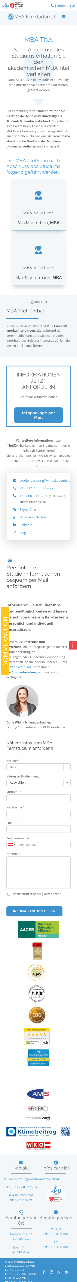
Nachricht (13, 854)
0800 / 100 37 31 (21, 1200)
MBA (56, 1179)
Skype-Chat (28, 509)
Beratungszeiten (56, 1217)
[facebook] (44, 1272)
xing (23, 532)
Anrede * (12, 761)
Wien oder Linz (20, 667)
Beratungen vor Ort (21, 1220)
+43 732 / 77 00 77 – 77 (21, 1187)
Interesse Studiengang (22, 776)
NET (8, 1277)
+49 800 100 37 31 (34, 496)
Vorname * (14, 792)
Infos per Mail (56, 1168)
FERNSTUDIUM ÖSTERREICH (21, 1274)
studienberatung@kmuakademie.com (47, 480)
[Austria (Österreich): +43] (11, 844)
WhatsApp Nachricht (35, 517)
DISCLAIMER (20, 1277)
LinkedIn (26, 525)
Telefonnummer (18, 838)
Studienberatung (24, 672)
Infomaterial (66, 6)
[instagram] (51, 1272)
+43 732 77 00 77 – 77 (36, 488)
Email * (11, 823)
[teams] (66, 1272)
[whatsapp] (59, 1272)
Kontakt (21, 1168)
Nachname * (15, 807)
